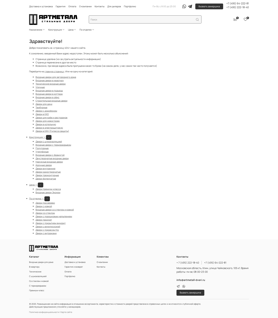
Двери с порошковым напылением (54, 216)
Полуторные (42, 148)
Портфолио (130, 6)
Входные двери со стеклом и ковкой (55, 209)
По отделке (85, 29)
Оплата (72, 6)
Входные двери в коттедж (49, 93)
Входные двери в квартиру (50, 80)
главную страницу (54, 71)
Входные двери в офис (47, 97)
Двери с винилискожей (48, 226)
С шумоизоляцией (37, 276)
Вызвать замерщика (209, 6)
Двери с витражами (46, 233)
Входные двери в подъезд (49, 90)
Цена (71, 29)
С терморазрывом (37, 285)
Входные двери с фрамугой (50, 155)
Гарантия (60, 6)
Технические (35, 271)
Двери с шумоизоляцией (49, 141)
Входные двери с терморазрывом (53, 144)
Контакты (99, 6)
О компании (85, 6)
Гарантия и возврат (74, 266)
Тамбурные (41, 107)
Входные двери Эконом (48, 192)
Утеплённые (42, 151)
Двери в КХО (42, 114)
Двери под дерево (45, 202)
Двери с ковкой (44, 206)
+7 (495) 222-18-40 (237, 7)
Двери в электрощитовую (49, 127)
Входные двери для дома (41, 262)
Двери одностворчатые (48, 171)
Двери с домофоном (46, 110)
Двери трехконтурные (47, 175)
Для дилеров (114, 6)
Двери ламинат (44, 219)
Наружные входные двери (49, 161)
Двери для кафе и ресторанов (51, 117)
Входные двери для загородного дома (56, 77)
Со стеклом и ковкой (39, 281)
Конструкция (55, 29)
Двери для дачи (44, 104)
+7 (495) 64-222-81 (237, 3)
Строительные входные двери (51, 100)
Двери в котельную (46, 124)
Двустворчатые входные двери (52, 158)
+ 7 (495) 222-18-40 (187, 262)
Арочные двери (44, 165)
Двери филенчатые (46, 178)
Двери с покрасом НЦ (47, 229)
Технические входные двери (51, 83)
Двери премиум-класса (48, 189)
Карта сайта (66, 312)
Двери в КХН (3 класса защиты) (52, 131)
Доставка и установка (41, 6)
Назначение (35, 29)
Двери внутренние (45, 168)
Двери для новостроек (48, 120)
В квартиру (34, 266)
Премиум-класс (36, 290)
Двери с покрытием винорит (51, 223)
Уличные (40, 87)
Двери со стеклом (45, 213)
